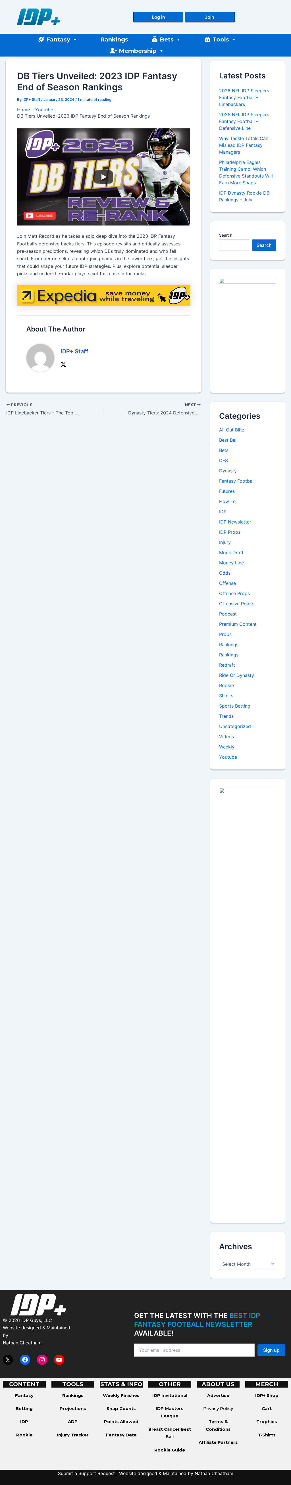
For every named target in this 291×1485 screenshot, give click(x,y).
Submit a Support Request (86, 1473)
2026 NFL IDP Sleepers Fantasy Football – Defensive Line (244, 121)
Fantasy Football (237, 481)
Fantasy (58, 39)
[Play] (103, 177)
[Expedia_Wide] (103, 295)
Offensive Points (236, 603)
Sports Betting (234, 706)
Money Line (231, 563)
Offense (227, 583)
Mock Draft (231, 552)
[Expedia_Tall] (247, 330)
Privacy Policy (218, 1408)
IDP (222, 511)
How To (227, 501)
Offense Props (234, 593)
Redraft (227, 665)
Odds (224, 573)
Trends (226, 716)
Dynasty (228, 471)
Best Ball (228, 440)
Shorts (226, 695)
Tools (221, 39)
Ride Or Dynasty (236, 675)
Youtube (228, 757)
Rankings (114, 39)
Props (225, 634)
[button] (158, 17)
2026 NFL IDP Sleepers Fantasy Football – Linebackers (244, 97)
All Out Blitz (231, 430)
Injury (225, 542)
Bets (167, 39)
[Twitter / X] (63, 364)
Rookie (226, 685)
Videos (226, 736)
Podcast (228, 614)
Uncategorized (235, 726)
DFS (223, 460)
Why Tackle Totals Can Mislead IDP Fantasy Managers (243, 145)
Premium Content (238, 624)
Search (225, 235)
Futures (227, 491)
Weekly (226, 747)
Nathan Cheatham (22, 1343)
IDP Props (229, 532)
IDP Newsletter (235, 522)
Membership (138, 50)
